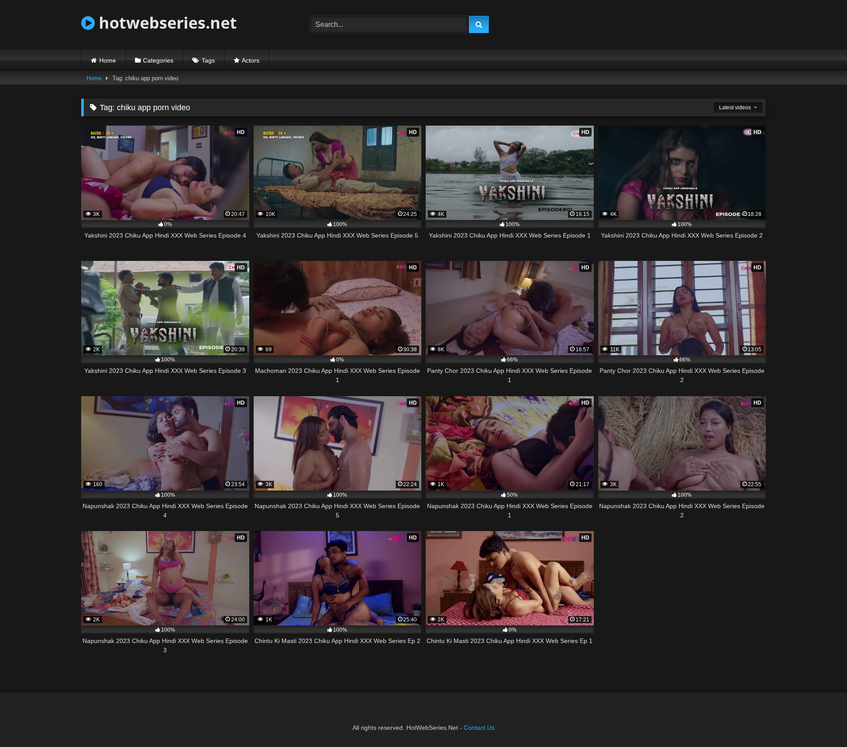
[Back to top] (819, 720)
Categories (158, 60)
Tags (208, 60)
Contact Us (479, 727)
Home (107, 60)
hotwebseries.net (166, 22)
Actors (250, 60)
